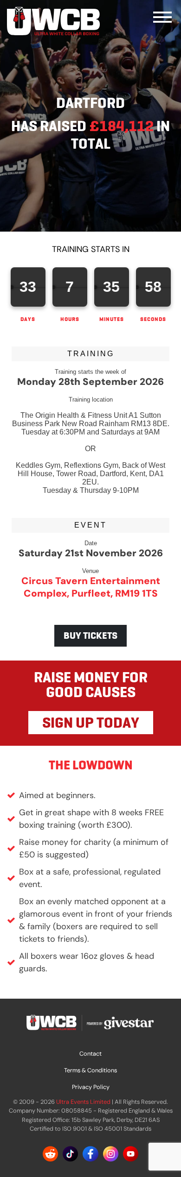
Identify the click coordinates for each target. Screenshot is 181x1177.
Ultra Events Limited (83, 1102)
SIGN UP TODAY (90, 722)
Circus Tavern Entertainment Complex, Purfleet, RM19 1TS (90, 586)
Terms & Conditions (90, 1070)
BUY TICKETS (90, 635)
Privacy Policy (91, 1087)
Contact (90, 1053)
